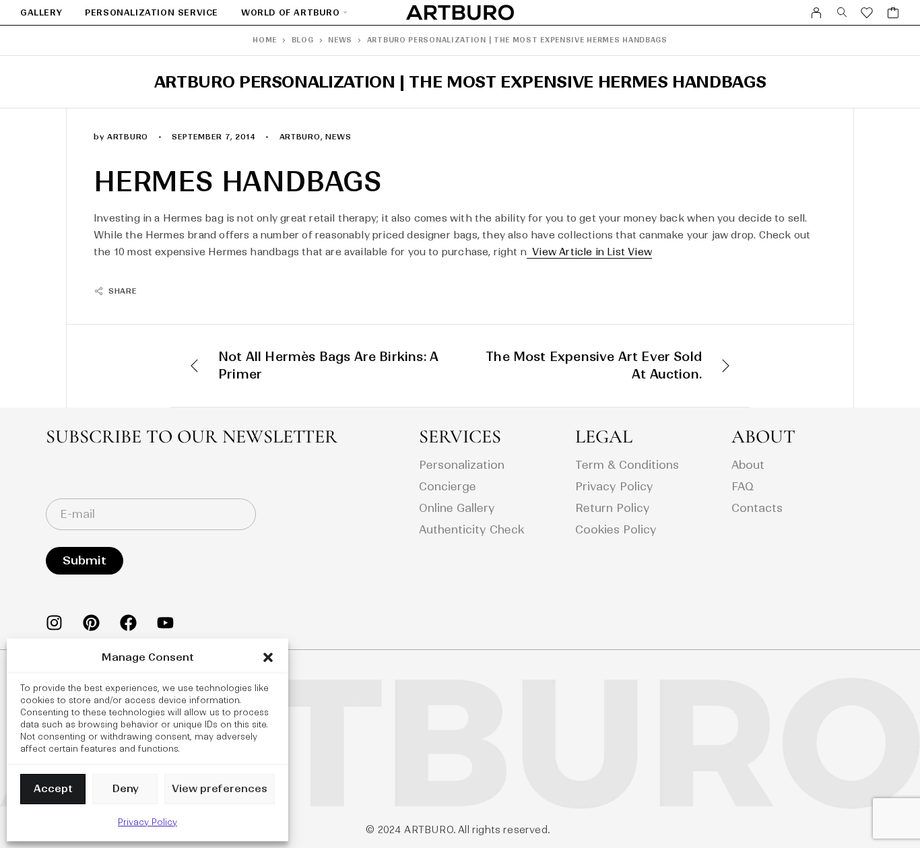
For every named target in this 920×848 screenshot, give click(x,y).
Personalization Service (151, 12)
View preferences (219, 788)
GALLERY (41, 12)
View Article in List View (589, 252)
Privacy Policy (147, 822)
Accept (53, 788)
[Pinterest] (91, 622)
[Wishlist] (867, 14)
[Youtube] (165, 622)
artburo (300, 136)
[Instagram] (54, 622)
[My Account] (816, 13)
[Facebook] (128, 622)
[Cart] (893, 14)
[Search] (842, 13)
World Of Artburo (290, 12)
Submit (84, 560)
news (338, 136)
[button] (268, 657)
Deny (125, 788)
